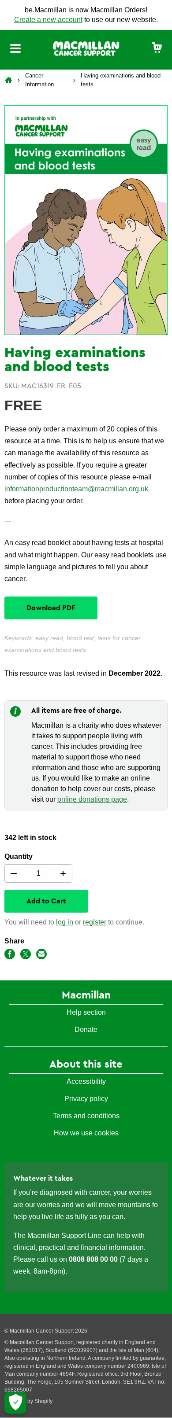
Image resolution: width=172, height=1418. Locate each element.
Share (14, 941)
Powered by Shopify (28, 1401)
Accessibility (86, 1081)
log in (64, 922)
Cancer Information (39, 80)
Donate (86, 1029)
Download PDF (50, 607)
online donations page (92, 799)
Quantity (18, 856)
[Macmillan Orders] (86, 48)
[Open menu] (15, 50)
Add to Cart (46, 901)
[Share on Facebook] (9, 955)
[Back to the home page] (9, 80)
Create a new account (48, 19)
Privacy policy (86, 1098)
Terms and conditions (86, 1116)
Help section (86, 1012)
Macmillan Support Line (64, 1235)
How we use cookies (86, 1133)
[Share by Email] (41, 955)
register (94, 922)
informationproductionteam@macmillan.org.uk (76, 489)
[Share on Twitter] (25, 955)
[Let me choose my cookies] (15, 1403)
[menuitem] (157, 48)
